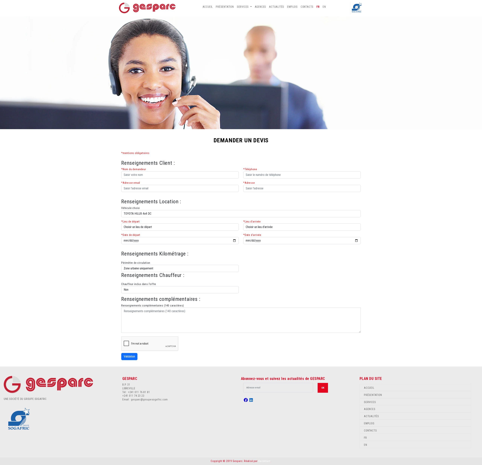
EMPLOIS (292, 6)
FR (318, 6)
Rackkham (264, 461)
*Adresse (249, 182)
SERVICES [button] (243, 6)
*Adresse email (130, 182)
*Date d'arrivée (252, 234)
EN (324, 6)
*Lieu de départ (130, 221)
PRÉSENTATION (225, 6)
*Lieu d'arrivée (252, 221)
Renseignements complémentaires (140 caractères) (152, 305)
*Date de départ (130, 234)
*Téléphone (250, 169)
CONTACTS (307, 6)
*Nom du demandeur (133, 169)
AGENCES (260, 6)
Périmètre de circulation (135, 262)
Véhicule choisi (130, 208)
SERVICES (370, 402)
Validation (129, 356)
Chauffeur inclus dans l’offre (138, 284)
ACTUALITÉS (276, 6)
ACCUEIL (208, 6)
